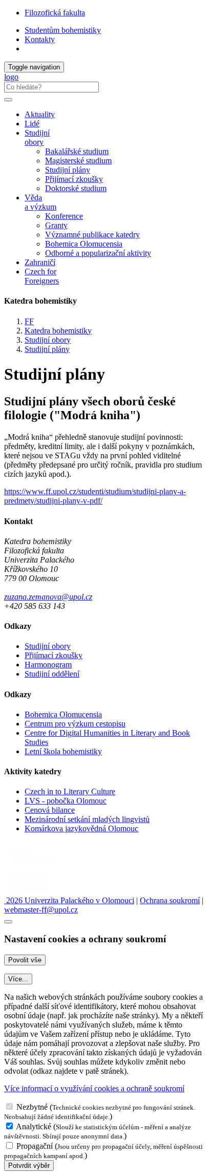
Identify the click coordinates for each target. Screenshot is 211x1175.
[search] (8, 99)
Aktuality (40, 114)
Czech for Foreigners (42, 276)
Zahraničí (40, 262)
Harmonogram (48, 664)
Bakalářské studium (77, 151)
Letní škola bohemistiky (63, 751)
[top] (8, 921)
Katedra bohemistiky (58, 330)
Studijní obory (48, 339)
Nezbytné (32, 1107)
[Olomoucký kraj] (39, 864)
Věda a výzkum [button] (40, 202)
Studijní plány (67, 169)
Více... (18, 979)
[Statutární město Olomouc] (27, 891)
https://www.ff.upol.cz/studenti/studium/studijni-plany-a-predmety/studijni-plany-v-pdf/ (95, 496)
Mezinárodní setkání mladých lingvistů (87, 819)
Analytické (33, 1126)
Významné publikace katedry (92, 234)
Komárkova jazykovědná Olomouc (81, 828)
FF (29, 321)
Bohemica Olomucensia (83, 243)
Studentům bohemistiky (63, 30)
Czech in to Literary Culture (70, 791)
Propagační (34, 1146)
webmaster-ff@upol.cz (41, 909)
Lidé (32, 123)
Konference (64, 216)
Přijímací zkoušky (74, 179)
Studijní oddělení (52, 673)
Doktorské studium (76, 188)
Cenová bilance (50, 810)
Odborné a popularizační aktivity (98, 253)
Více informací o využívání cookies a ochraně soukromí (94, 1088)
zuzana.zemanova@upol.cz (48, 596)
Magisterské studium (78, 160)
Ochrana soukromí (170, 900)
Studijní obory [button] (37, 137)
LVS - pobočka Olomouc (66, 800)
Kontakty (40, 39)
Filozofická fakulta (55, 12)
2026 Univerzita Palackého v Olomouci (69, 900)
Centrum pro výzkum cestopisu (75, 723)
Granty (56, 225)
